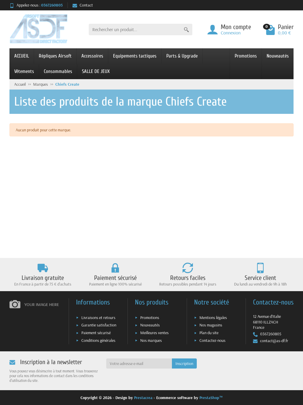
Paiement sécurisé (96, 332)
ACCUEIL (21, 56)
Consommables (58, 71)
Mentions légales (213, 317)
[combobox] (134, 29)
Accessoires (92, 56)
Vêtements (24, 71)
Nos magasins (210, 325)
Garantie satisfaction (98, 325)
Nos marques (151, 340)
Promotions (246, 56)
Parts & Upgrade (182, 56)
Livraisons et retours (98, 317)
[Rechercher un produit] (186, 29)
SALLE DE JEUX (96, 71)
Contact (86, 5)
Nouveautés (278, 56)
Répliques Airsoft (55, 56)
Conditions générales (98, 340)
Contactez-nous (212, 340)
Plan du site (208, 332)
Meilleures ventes (154, 332)
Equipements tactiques (135, 56)
